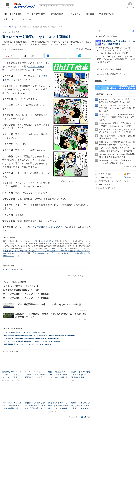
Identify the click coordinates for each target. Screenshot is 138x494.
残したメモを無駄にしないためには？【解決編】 (27, 294)
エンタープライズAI (23, 19)
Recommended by (75, 417)
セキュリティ (74, 14)
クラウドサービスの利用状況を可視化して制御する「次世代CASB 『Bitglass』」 (33, 341)
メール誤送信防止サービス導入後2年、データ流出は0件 (24, 332)
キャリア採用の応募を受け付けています (114, 74)
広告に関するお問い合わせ (109, 181)
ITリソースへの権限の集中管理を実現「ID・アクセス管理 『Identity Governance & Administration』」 (41, 335)
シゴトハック (13, 270)
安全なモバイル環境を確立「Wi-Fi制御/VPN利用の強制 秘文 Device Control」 (32, 338)
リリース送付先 (105, 178)
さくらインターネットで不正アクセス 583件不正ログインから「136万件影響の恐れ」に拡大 (117, 108)
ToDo (21, 270)
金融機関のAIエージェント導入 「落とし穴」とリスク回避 (11, 374)
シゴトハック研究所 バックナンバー (21, 286)
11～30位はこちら (129, 166)
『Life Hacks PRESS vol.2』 (41, 253)
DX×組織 (90, 14)
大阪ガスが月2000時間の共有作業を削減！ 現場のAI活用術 (80, 374)
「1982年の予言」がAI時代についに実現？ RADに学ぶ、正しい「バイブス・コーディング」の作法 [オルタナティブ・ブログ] (115, 50)
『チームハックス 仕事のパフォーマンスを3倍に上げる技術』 (59, 251)
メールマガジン (105, 185)
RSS (128, 174)
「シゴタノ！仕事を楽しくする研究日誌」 (39, 241)
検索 (133, 31)
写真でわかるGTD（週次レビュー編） (21, 290)
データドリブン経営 (36, 14)
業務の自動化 (57, 14)
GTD (5, 270)
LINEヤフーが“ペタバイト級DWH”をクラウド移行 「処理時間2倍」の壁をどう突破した (116, 117)
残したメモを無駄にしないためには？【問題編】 (27, 298)
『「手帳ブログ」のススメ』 (58, 248)
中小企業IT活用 (106, 14)
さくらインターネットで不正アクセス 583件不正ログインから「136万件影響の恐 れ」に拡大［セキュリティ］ (116, 59)
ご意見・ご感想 (105, 174)
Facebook (130, 178)
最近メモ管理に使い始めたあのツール (48, 227)
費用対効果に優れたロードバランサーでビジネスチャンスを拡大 (27, 344)
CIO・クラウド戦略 (13, 14)
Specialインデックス (106, 188)
